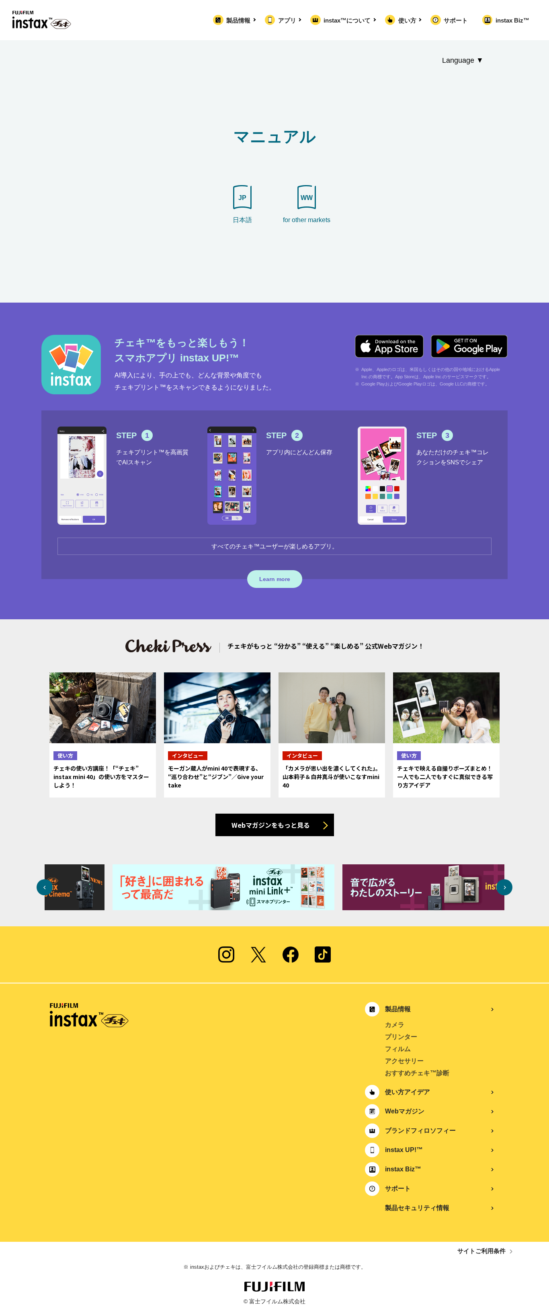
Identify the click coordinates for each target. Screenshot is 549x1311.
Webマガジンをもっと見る (270, 825)
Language (458, 60)
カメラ (394, 1024)
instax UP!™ (404, 1149)
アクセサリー (404, 1060)
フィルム (398, 1048)
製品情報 (238, 20)
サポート (456, 20)
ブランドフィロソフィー (420, 1130)
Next (504, 887)
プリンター (401, 1036)
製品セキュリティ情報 (417, 1207)
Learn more (274, 579)
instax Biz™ (512, 20)
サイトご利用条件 (481, 1250)
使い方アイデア (407, 1091)
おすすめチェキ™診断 (417, 1073)
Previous (45, 887)
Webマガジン (404, 1111)
